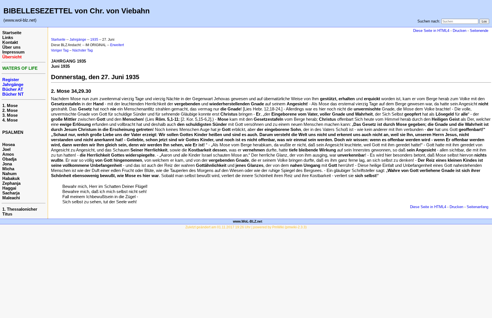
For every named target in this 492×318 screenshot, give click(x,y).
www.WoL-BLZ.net (247, 221)
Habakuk (11, 178)
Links (7, 37)
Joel (6, 149)
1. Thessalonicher (19, 209)
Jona (7, 163)
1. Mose (10, 105)
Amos (8, 154)
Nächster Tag (82, 50)
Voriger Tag (60, 50)
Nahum (9, 173)
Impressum (13, 52)
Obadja (9, 159)
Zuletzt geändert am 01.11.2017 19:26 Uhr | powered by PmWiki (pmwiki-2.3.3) (246, 227)
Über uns (11, 47)
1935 (94, 40)
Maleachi (11, 197)
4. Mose (10, 120)
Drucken (459, 30)
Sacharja (11, 192)
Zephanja (11, 183)
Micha (8, 168)
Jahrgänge (77, 40)
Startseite (11, 32)
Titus (7, 214)
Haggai (9, 188)
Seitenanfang (477, 207)
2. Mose (10, 110)
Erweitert (117, 45)
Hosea (8, 144)
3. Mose (10, 115)
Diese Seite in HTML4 (431, 30)
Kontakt (10, 42)
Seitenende (479, 30)
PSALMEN (12, 132)
